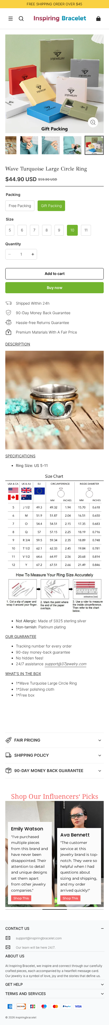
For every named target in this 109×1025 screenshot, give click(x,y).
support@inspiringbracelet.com (39, 938)
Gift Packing (51, 205)
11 (86, 230)
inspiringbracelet (26, 1017)
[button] (10, 18)
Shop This (21, 898)
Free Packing (20, 205)
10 (72, 230)
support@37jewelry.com (65, 664)
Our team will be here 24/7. (35, 947)
